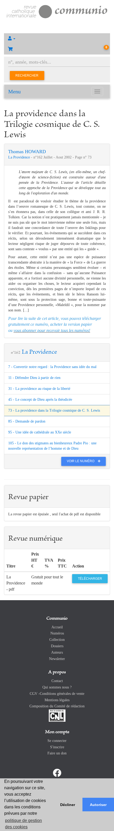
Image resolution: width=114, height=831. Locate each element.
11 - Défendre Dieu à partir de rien (34, 378)
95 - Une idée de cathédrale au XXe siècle (39, 432)
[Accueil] (57, 11)
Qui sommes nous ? (57, 687)
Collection (57, 640)
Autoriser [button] (98, 805)
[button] (57, 38)
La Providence (19, 157)
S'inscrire (57, 747)
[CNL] (57, 715)
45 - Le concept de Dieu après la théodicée (40, 400)
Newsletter (57, 659)
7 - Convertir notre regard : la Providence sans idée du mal (52, 367)
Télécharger (90, 579)
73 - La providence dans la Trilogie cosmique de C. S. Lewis (54, 410)
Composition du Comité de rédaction (57, 706)
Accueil (57, 627)
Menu (14, 91)
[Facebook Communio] (57, 773)
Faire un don (57, 753)
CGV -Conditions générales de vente (57, 694)
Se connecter (57, 741)
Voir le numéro (81, 461)
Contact (57, 681)
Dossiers (57, 646)
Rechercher (26, 75)
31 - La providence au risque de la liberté (39, 389)
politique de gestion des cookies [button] (23, 823)
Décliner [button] (67, 805)
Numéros (57, 633)
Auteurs (57, 652)
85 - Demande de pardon (26, 421)
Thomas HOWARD (27, 151)
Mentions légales (57, 700)
